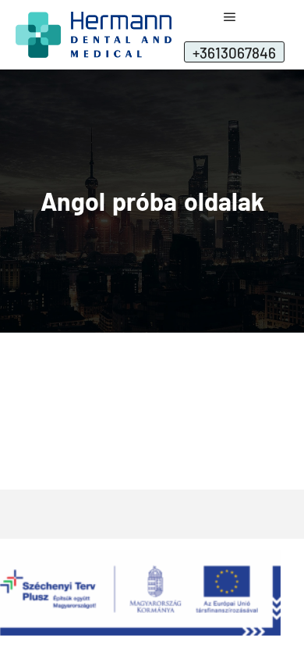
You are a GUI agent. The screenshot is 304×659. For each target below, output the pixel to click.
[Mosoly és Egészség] (93, 34)
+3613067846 (234, 53)
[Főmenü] (230, 17)
